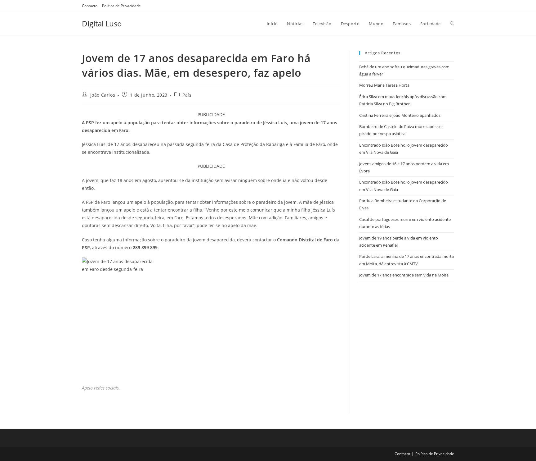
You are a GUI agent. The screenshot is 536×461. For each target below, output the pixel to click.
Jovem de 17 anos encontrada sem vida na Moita (404, 275)
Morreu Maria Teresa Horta (384, 85)
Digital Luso (102, 23)
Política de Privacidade (121, 5)
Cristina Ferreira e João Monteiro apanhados (399, 115)
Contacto (89, 5)
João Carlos (102, 95)
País (186, 95)
